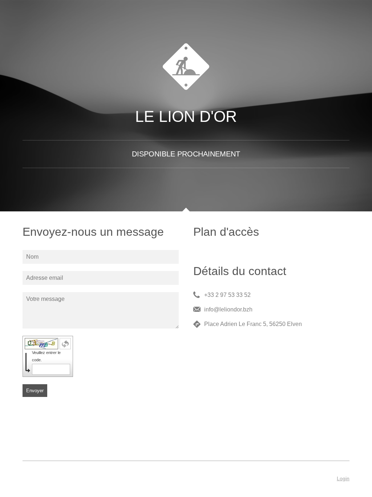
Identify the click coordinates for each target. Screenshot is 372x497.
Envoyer (35, 390)
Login (343, 478)
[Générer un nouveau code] (65, 343)
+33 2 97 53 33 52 (227, 295)
